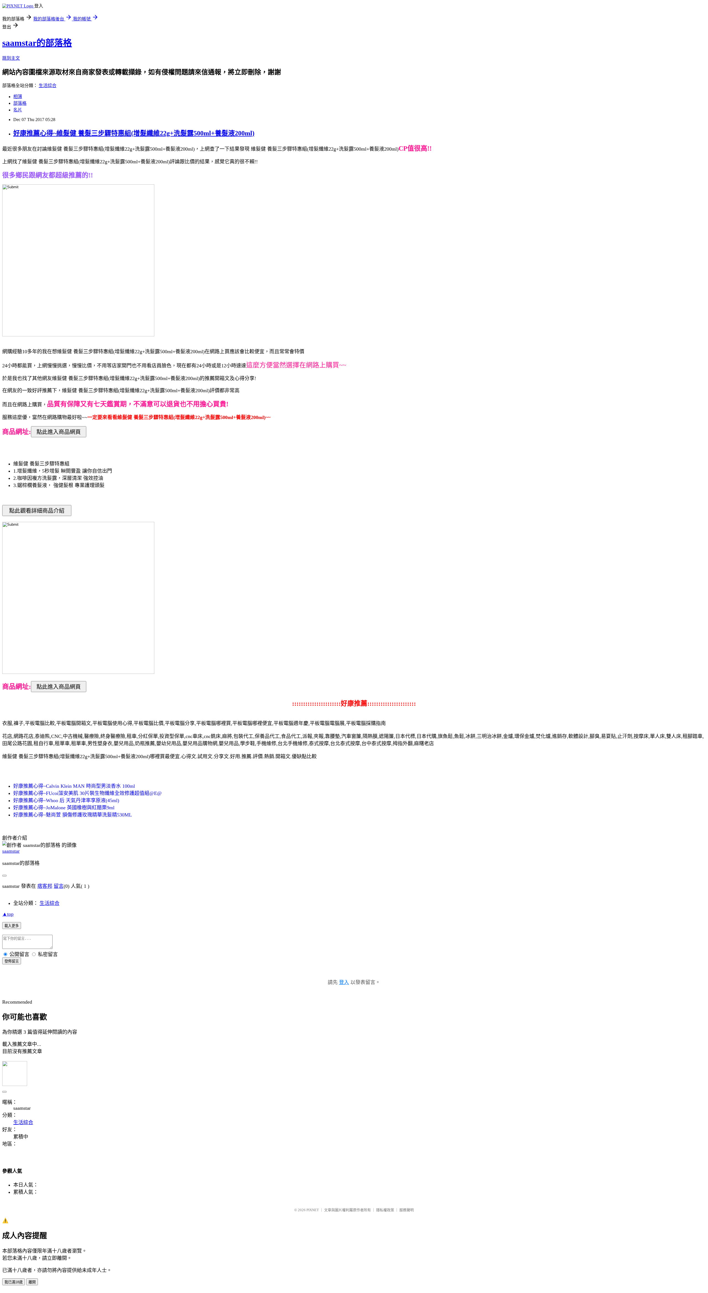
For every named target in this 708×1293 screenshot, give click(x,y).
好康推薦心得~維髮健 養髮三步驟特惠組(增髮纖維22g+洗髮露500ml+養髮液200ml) (133, 133)
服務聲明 (406, 1210)
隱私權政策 (385, 1210)
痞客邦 (44, 886)
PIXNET (312, 1210)
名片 (17, 110)
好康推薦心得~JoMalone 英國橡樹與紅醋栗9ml (63, 807)
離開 (32, 1282)
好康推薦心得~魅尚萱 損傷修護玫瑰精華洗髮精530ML (72, 815)
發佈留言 (11, 961)
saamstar (11, 851)
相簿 (17, 96)
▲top (8, 914)
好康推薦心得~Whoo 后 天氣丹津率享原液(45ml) (66, 800)
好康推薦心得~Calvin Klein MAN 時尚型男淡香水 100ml (74, 786)
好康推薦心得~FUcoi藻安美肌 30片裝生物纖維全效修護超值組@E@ (87, 793)
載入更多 (11, 926)
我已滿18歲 (13, 1282)
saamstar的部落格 (37, 43)
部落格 (20, 103)
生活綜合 (47, 85)
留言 (59, 886)
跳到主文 (11, 58)
